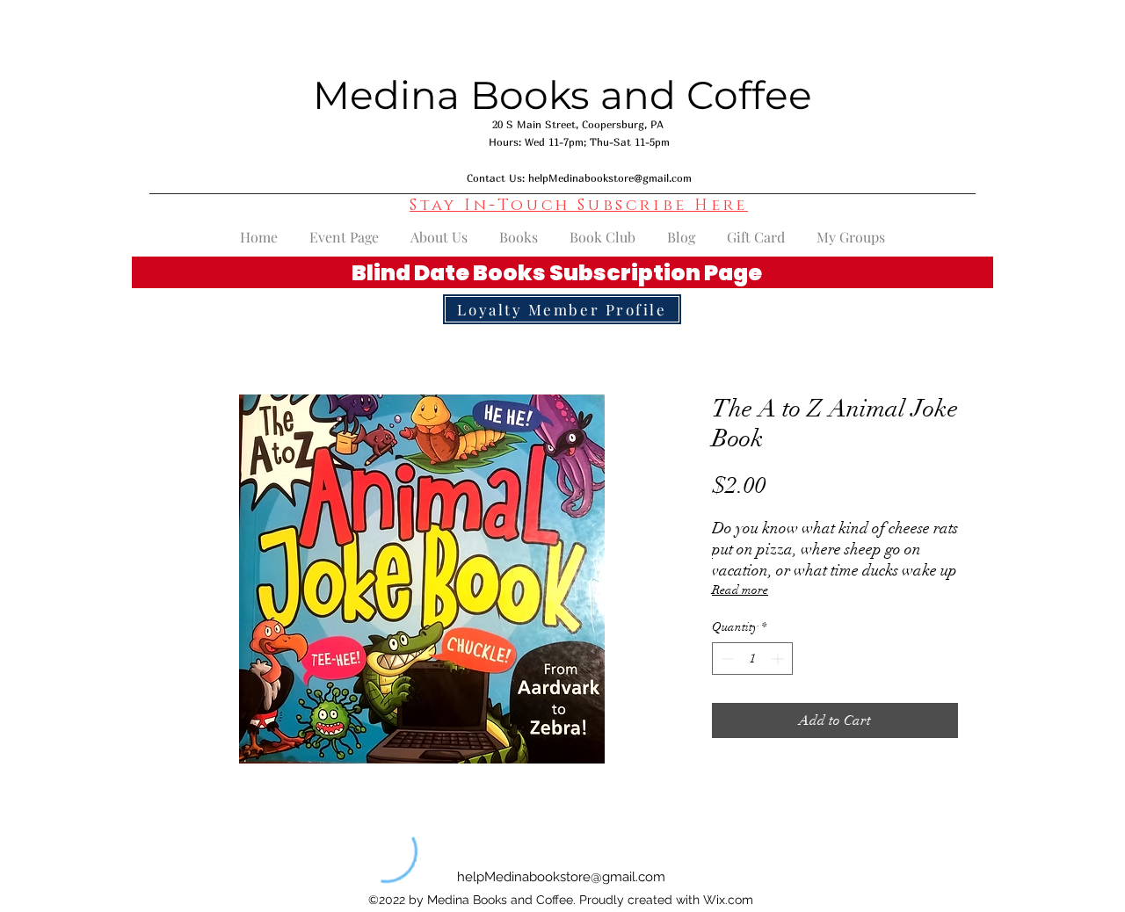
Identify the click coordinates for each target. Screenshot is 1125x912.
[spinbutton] (752, 658)
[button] (579, 205)
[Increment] (779, 658)
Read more (740, 590)
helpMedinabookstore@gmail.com (610, 178)
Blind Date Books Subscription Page (557, 272)
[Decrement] (726, 658)
